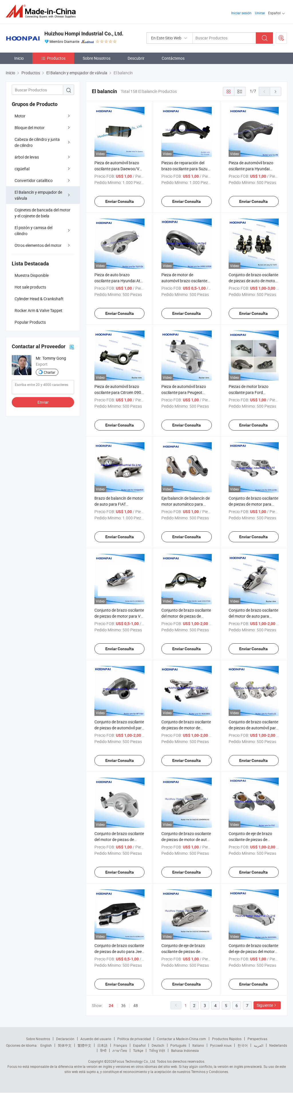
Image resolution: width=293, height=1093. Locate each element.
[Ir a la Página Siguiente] (275, 91)
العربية (258, 1045)
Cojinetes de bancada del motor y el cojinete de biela (42, 213)
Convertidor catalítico (34, 180)
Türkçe (138, 1050)
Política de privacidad (134, 1038)
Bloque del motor (30, 127)
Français (120, 1045)
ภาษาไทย (119, 1050)
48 (135, 1005)
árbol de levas (27, 157)
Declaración (65, 1038)
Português (178, 1045)
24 (111, 1005)
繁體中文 (84, 1045)
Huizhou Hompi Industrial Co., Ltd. (83, 34)
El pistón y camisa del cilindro (33, 230)
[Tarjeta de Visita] (72, 347)
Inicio (19, 58)
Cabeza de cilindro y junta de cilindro (37, 142)
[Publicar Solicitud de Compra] (281, 38)
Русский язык (220, 1045)
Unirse (260, 13)
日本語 (102, 1045)
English (46, 1045)
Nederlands (278, 1045)
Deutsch (158, 1045)
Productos (56, 58)
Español (139, 1045)
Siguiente (265, 1005)
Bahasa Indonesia (185, 1050)
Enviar (43, 402)
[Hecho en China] (42, 11)
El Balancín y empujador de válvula (38, 195)
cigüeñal (22, 168)
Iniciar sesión (241, 13)
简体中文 (65, 1045)
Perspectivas (257, 1038)
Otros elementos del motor (38, 245)
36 (123, 1005)
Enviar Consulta (119, 201)
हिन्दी (103, 1050)
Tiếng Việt (157, 1050)
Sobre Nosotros (96, 58)
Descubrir (136, 58)
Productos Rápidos (226, 1038)
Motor (20, 116)
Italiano (198, 1045)
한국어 (242, 1045)
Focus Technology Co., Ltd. (135, 1061)
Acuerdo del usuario (95, 1038)
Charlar (49, 372)
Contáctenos (173, 58)
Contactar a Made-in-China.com (181, 1038)
